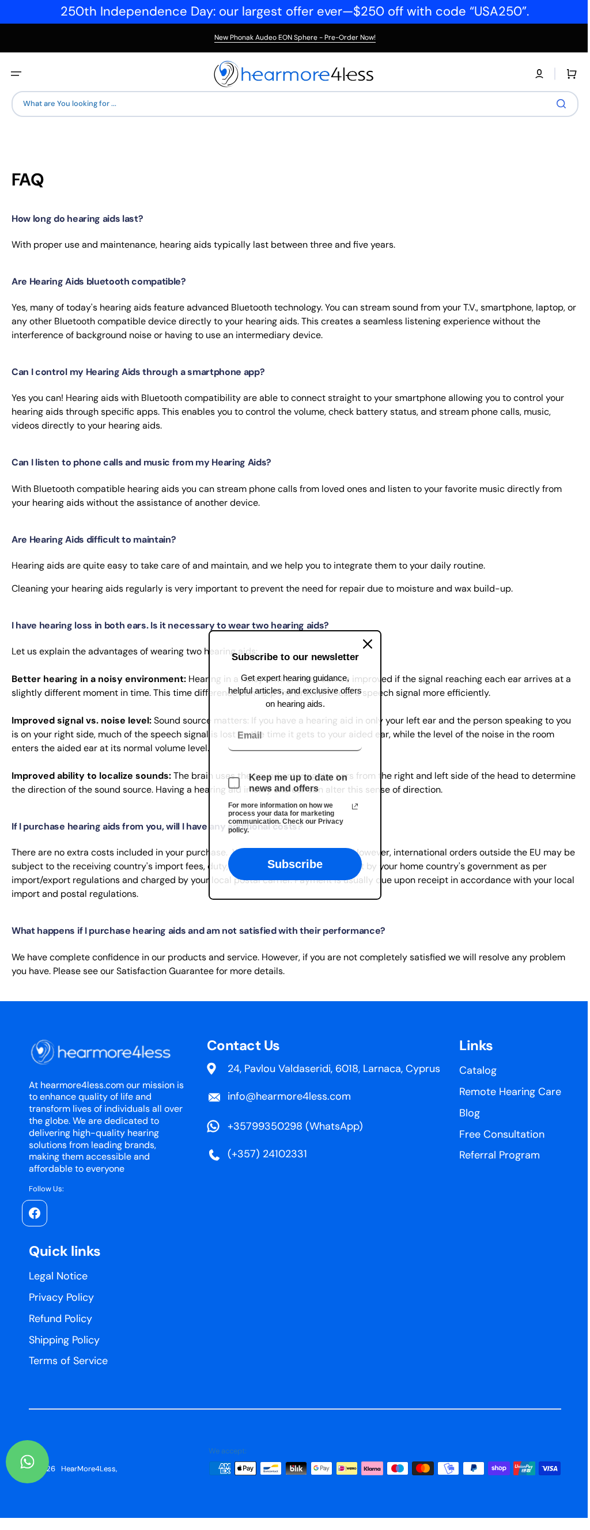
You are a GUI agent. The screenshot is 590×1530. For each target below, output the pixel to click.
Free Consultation (71, 1340)
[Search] (555, 103)
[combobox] (291, 104)
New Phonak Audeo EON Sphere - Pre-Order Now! (295, 37)
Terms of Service (187, 1361)
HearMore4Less (88, 1469)
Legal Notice (177, 1276)
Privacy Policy (180, 1297)
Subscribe (291, 864)
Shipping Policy (183, 1340)
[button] (16, 73)
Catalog (47, 1276)
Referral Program (69, 1361)
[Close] (363, 644)
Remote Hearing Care (80, 1297)
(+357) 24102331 (379, 1154)
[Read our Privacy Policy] (351, 806)
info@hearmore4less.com (401, 1096)
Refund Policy (179, 1319)
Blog (39, 1319)
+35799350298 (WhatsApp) (407, 1126)
